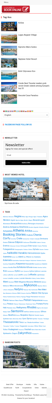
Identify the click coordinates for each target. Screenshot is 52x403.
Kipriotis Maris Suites (27, 47)
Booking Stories (14, 235)
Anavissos (40, 224)
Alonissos (6, 224)
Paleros (18, 297)
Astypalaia (7, 231)
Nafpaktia (11, 290)
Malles (43, 278)
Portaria (39, 304)
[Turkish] (30, 111)
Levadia (10, 278)
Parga (28, 297)
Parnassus (42, 297)
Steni (20, 319)
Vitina (36, 326)
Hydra (43, 253)
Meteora (37, 282)
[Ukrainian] (32, 111)
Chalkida (29, 235)
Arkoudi (46, 227)
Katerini (44, 264)
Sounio (37, 315)
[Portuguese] (21, 111)
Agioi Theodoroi (37, 217)
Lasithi (20, 275)
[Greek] (17, 111)
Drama (5, 242)
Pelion (27, 300)
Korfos (44, 267)
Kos (5, 271)
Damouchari (26, 239)
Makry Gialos (36, 278)
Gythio (5, 253)
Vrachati (27, 329)
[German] (15, 111)
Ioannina (7, 256)
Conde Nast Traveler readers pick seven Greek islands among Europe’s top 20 (33, 85)
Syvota (34, 319)
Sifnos (43, 311)
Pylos (14, 308)
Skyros (31, 315)
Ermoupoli (24, 246)
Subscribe (26, 162)
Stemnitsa (16, 319)
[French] (13, 111)
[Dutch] (8, 111)
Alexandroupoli (39, 220)
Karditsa (5, 264)
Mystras (39, 286)
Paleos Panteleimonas (9, 297)
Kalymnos (33, 260)
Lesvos (5, 278)
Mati (16, 282)
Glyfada (36, 249)
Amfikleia (25, 224)
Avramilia (35, 231)
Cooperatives (27, 388)
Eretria (6, 245)
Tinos (21, 322)
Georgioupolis (19, 249)
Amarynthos (16, 223)
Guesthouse (8, 388)
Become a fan (47, 9)
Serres (31, 312)
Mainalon (28, 278)
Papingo (23, 297)
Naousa (26, 290)
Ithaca (28, 257)
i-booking (10, 395)
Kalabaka (37, 257)
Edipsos (19, 242)
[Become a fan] (49, 395)
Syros (29, 318)
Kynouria (26, 271)
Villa (35, 384)
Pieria (4, 304)
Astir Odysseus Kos (26, 71)
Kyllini (17, 271)
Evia (30, 246)
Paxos (21, 300)
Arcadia (31, 227)
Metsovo (6, 286)
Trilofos (11, 326)
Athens (18, 230)
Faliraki (34, 246)
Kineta (35, 267)
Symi (24, 319)
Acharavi (11, 217)
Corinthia (13, 239)
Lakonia (10, 275)
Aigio (21, 220)
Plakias (16, 304)
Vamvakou (31, 326)
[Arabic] (6, 111)
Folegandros (8, 249)
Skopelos (24, 315)
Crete (19, 238)
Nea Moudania (7, 293)
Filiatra (39, 246)
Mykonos (30, 285)
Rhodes (31, 307)
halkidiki (12, 253)
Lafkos (5, 275)
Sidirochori (37, 312)
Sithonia (5, 315)
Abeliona (5, 217)
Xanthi (44, 329)
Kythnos (37, 271)
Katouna (5, 267)
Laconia (43, 271)
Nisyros (23, 293)
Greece (46, 249)
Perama (45, 300)
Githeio (30, 249)
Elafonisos (26, 242)
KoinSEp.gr (28, 395)
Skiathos (12, 315)
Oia (39, 293)
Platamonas (22, 304)
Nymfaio (28, 293)
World (33, 329)
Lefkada (32, 274)
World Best (38, 329)
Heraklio (22, 252)
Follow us (39, 9)
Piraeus (10, 304)
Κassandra (35, 333)
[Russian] (26, 111)
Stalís (10, 319)
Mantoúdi (11, 282)
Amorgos (32, 224)
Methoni (43, 282)
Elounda (33, 242)
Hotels (28, 384)
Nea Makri (42, 289)
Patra (16, 300)
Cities (37, 388)
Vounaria (21, 329)
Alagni (30, 220)
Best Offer (9, 384)
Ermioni (18, 246)
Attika (28, 230)
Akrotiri (26, 220)
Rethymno (21, 307)
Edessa (11, 242)
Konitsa (40, 267)
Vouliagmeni (13, 329)
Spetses (6, 319)
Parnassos (34, 297)
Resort (26, 391)
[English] (11, 111)
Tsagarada (23, 326)
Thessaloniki (11, 322)
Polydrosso (29, 304)
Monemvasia (18, 286)
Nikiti (19, 293)
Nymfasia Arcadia (12, 203)
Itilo (33, 257)
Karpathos (12, 264)
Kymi (21, 271)
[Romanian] (24, 111)
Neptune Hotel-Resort (27, 59)
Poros (34, 304)
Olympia (44, 293)
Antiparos (14, 227)
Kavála (10, 267)
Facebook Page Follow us (18, 124)
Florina (44, 246)
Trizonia (16, 326)
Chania (37, 234)
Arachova (23, 227)
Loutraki (22, 278)
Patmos (11, 300)
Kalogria (27, 260)
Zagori (14, 333)
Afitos (23, 217)
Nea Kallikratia (33, 290)
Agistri (13, 220)
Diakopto (37, 239)
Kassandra (30, 264)
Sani (8, 312)
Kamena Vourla (41, 260)
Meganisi (22, 282)
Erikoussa (12, 246)
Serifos (26, 312)
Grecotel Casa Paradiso (28, 95)
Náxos (34, 293)
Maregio (7, 199)
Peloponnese (37, 300)
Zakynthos (25, 333)
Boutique (20, 384)
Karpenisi (20, 264)
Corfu (6, 238)
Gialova (25, 249)
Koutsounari (10, 271)
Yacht (17, 388)
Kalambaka (15, 260)
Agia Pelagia (29, 217)
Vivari (44, 326)
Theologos (46, 319)
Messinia (29, 282)
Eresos (43, 242)
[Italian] (19, 111)
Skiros (18, 315)
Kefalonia (21, 267)
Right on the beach (42, 308)
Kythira (31, 271)
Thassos (40, 319)
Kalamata (7, 260)
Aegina (17, 216)
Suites (42, 384)
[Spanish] (28, 111)
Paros (6, 300)
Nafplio (18, 289)
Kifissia (29, 267)
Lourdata (16, 278)
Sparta (42, 315)
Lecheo (25, 275)
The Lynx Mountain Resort (14, 366)
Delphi (32, 239)
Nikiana (14, 293)
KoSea (21, 23)
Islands (44, 388)
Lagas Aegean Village (27, 35)
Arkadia (41, 227)
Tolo (25, 322)
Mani (5, 281)
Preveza (9, 308)
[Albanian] (4, 111)
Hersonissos (34, 253)
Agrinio (18, 220)
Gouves (41, 249)
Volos (5, 330)
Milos (12, 286)
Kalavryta (22, 260)
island (20, 257)
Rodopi (5, 312)
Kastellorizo (38, 264)
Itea (24, 257)
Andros (6, 227)
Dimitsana (44, 239)
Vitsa (40, 326)
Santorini (17, 311)
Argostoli (36, 227)
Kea (14, 267)
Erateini (39, 242)
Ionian (13, 257)
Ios (17, 257)
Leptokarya (41, 275)
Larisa (15, 275)
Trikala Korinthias (33, 322)
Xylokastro (7, 333)
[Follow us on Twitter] (49, 390)
